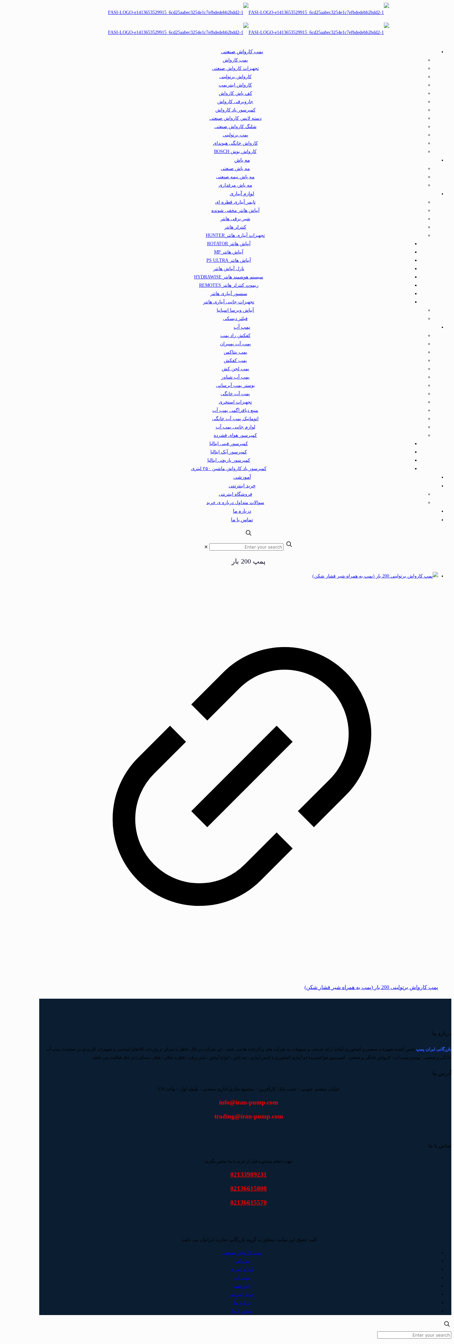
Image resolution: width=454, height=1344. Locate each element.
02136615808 (248, 1188)
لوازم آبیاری (242, 1269)
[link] (206, 547)
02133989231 (248, 1174)
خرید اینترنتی (242, 1294)
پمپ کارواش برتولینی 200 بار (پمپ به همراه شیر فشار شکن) (371, 987)
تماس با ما (242, 1310)
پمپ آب (242, 1277)
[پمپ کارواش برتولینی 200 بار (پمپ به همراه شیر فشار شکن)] (375, 576)
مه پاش (242, 1261)
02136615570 (248, 1202)
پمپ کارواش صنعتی (242, 1252)
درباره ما (242, 1302)
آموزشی (242, 1285)
